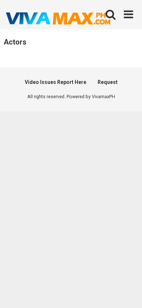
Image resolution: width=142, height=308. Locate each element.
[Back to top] (128, 293)
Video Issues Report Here (55, 82)
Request (108, 82)
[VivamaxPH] (58, 18)
